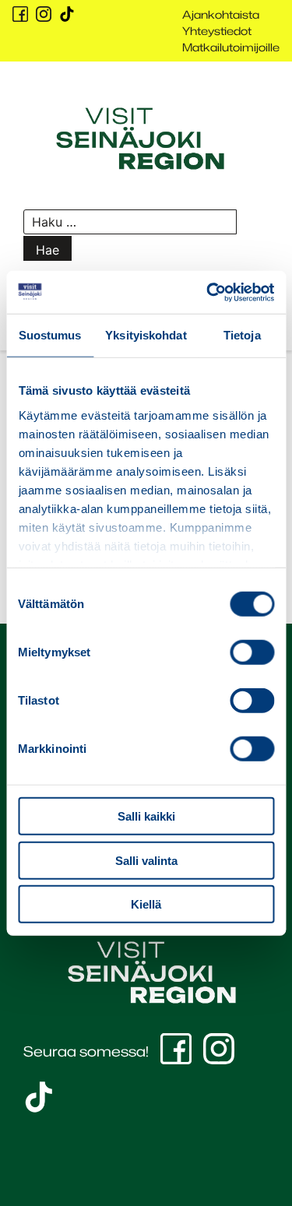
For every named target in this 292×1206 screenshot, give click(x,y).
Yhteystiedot (217, 30)
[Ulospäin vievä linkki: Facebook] (20, 14)
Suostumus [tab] (50, 335)
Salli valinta (146, 860)
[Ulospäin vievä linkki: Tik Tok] (67, 14)
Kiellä (146, 904)
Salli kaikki (146, 816)
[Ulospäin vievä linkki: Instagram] (43, 14)
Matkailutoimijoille (231, 47)
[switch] (252, 652)
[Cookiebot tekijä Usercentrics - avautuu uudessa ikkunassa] (208, 292)
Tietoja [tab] (242, 335)
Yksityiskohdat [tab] (145, 335)
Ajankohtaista (220, 14)
